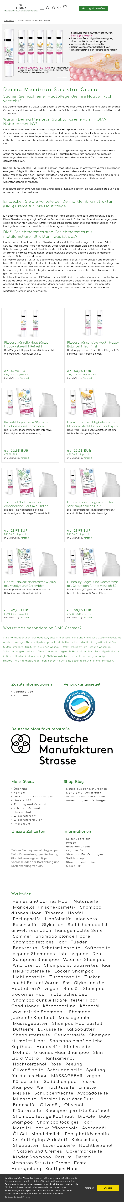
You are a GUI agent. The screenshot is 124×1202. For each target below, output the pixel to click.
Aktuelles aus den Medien (85, 796)
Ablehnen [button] (89, 1188)
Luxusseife (50, 1029)
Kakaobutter (80, 1029)
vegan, (52, 989)
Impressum (22, 823)
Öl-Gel (20, 1134)
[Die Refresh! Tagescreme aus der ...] (30, 416)
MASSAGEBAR (67, 1076)
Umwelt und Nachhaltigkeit (34, 796)
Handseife (48, 1047)
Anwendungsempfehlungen (86, 800)
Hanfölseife (58, 919)
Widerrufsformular (28, 820)
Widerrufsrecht (25, 816)
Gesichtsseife (69, 1035)
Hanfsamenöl (59, 1058)
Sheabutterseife (31, 1035)
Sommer (22, 936)
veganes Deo (23, 691)
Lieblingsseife (29, 977)
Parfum (63, 1157)
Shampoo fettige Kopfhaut (43, 1116)
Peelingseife (27, 919)
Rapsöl (71, 989)
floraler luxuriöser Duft (67, 1099)
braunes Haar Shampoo (61, 1052)
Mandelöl (23, 907)
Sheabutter (26, 1145)
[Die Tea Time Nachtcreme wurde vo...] (30, 496)
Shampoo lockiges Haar (64, 1122)
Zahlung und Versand (30, 804)
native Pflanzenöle (57, 1128)
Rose (56, 1064)
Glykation (53, 925)
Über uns (21, 789)
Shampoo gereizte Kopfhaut (77, 1111)
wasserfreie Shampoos (39, 1012)
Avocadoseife (93, 1093)
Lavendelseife (59, 1145)
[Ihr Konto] (46, 9)
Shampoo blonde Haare (63, 936)
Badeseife (24, 1105)
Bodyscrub (25, 948)
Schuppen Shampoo (36, 960)
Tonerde (54, 913)
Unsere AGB (22, 800)
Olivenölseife (28, 1070)
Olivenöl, (50, 1105)
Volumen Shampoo (84, 960)
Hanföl (75, 913)
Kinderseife (77, 1047)
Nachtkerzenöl (29, 1064)
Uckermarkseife (84, 1151)
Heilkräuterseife (31, 971)
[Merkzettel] (58, 9)
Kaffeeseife (97, 948)
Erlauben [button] (108, 1188)
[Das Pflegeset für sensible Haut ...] (93, 336)
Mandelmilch (46, 1134)
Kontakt (20, 792)
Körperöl (90, 1006)
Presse (71, 842)
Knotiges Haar (61, 1169)
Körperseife (26, 1082)
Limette (87, 1087)
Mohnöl (21, 1052)
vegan (93, 1076)
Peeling (73, 1064)
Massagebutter (30, 1023)
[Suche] (52, 9)
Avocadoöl (94, 1128)
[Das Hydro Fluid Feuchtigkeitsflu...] (93, 416)
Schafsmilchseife (60, 948)
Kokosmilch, (85, 1140)
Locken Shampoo (74, 971)
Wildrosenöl (26, 965)
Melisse (21, 1093)
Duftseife (23, 1029)
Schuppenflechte (53, 1093)
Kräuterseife (27, 1111)
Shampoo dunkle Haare (40, 1000)
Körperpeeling (59, 1006)
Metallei (22, 1128)
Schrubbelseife (64, 1070)
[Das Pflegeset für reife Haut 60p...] (30, 336)
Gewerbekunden (78, 846)
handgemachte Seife (79, 930)
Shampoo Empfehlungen (84, 854)
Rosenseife (25, 925)
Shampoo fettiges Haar (40, 942)
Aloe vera (86, 919)
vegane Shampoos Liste (40, 954)
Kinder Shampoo (32, 1157)
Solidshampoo (25, 695)
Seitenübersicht (78, 839)
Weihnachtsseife (55, 1087)
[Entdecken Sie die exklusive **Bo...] (93, 576)
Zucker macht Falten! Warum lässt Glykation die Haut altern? (57, 983)
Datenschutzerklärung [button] (17, 1197)
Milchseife (24, 1099)
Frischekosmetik (57, 907)
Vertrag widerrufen (93, 8)
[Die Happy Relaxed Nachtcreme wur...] (30, 576)
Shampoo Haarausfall (77, 1023)
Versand (25, 378)
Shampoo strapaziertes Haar (77, 965)
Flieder (79, 942)
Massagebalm (75, 1018)
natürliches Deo (69, 994)
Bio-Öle (86, 1116)
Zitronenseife (64, 977)
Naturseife (86, 901)
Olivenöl (73, 1105)
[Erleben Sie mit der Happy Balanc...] (93, 496)
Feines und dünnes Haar (41, 901)
